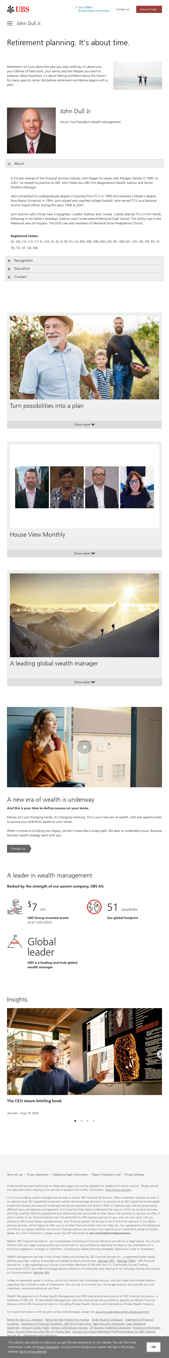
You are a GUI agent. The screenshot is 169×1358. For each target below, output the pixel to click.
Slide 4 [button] (94, 1121)
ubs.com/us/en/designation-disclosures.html (122, 1312)
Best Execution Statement (109, 1324)
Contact (20, 276)
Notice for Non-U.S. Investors (25, 1319)
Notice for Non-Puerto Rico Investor (67, 1319)
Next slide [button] (157, 1055)
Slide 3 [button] (88, 1121)
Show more (84, 425)
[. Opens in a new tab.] (18, 9)
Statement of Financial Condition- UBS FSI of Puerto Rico (56, 1324)
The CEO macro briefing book (34, 1101)
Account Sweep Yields (35, 1327)
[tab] (75, 1121)
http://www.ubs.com (118, 1190)
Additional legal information (70, 1174)
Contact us (122, 9)
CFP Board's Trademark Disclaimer (110, 1327)
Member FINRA (126, 1261)
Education (22, 268)
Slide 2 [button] (81, 1121)
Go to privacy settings (32, 1351)
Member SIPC (106, 1261)
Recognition (23, 260)
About (19, 163)
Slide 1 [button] (75, 1121)
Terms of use (14, 1174)
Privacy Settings (134, 1174)
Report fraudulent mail (106, 1174)
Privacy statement (37, 1174)
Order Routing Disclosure (107, 1319)
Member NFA (41, 1272)
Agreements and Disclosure (40, 1335)
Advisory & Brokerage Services (69, 1327)
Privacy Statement (48, 1347)
